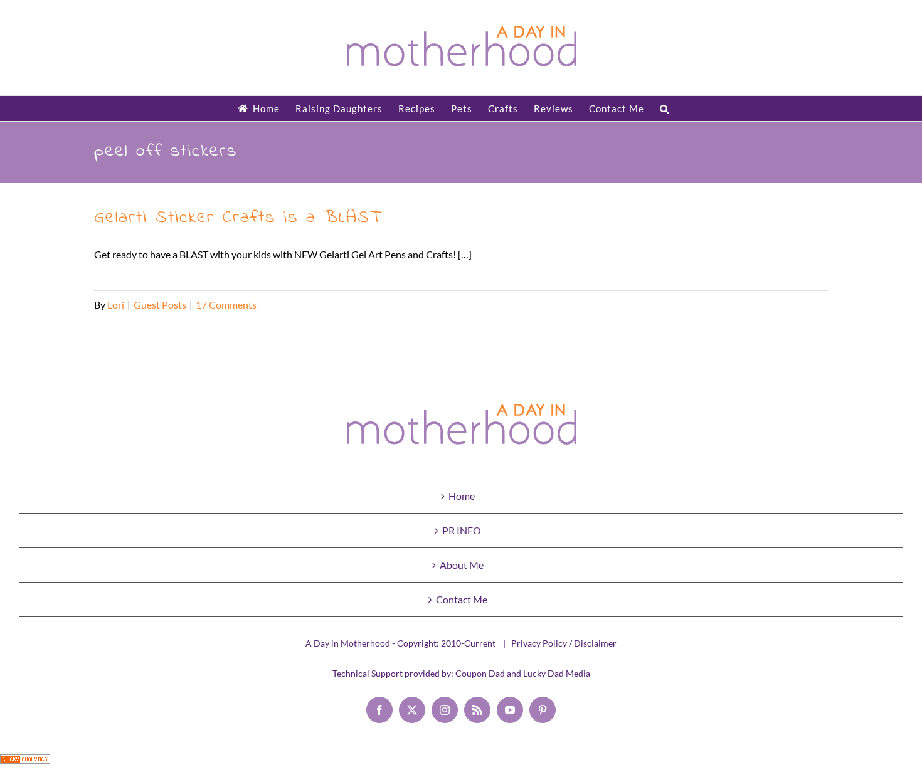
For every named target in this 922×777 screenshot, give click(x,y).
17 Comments (226, 304)
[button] (664, 108)
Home (461, 496)
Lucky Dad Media (556, 673)
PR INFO (461, 530)
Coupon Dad (480, 673)
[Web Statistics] (25, 765)
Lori (115, 304)
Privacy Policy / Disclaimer (564, 643)
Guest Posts (160, 304)
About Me (462, 565)
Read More (804, 304)
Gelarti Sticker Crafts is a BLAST (237, 218)
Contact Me (461, 599)
